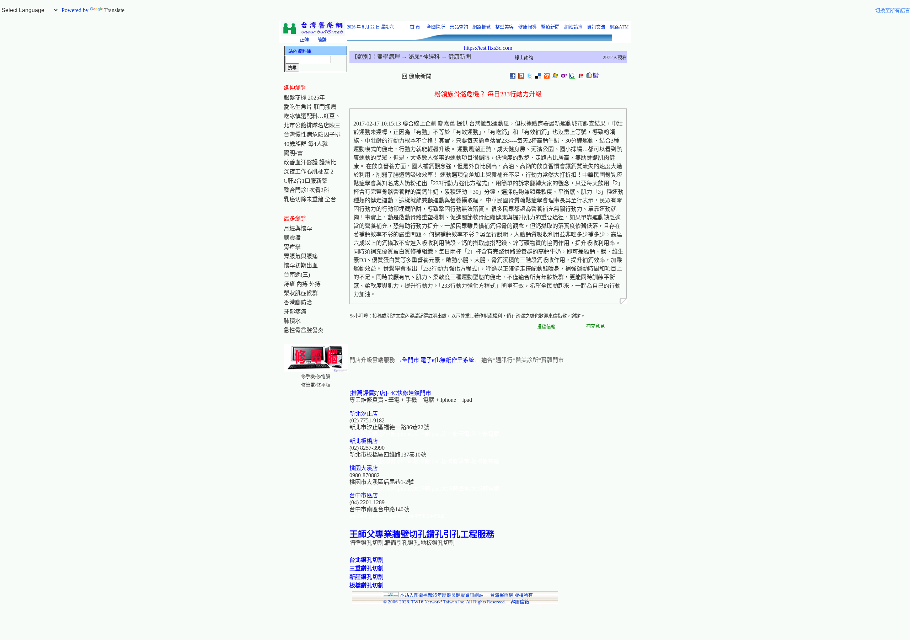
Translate (114, 10)
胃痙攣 (292, 247)
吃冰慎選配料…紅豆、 (312, 116)
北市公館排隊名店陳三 (312, 125)
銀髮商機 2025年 (304, 98)
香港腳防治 (298, 302)
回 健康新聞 (417, 76)
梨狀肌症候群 (301, 293)
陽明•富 (293, 153)
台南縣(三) (297, 275)
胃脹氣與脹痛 (301, 256)
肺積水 (292, 321)
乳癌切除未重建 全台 (310, 199)
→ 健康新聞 (455, 57)
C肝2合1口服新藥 (305, 181)
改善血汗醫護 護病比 (310, 162)
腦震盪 (292, 238)
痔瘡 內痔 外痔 (302, 284)
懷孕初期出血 (301, 265)
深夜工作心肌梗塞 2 (308, 172)
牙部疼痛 (295, 312)
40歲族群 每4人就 (306, 144)
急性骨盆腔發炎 (303, 330)
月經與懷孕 (298, 228)
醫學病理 (388, 57)
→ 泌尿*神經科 (420, 57)
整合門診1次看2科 (306, 190)
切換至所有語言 (892, 10)
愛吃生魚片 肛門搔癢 (310, 107)
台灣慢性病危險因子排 (312, 135)
